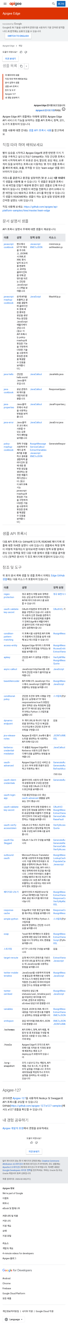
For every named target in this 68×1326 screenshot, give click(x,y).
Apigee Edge (11, 13)
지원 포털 (7, 1236)
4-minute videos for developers (18, 1253)
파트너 (6, 1203)
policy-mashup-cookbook (8, 446)
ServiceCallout (37, 447)
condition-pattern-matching (9, 636)
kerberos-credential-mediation (9, 750)
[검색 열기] (54, 4)
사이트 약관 (27, 1311)
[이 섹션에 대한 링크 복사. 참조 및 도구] (25, 568)
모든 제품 (7, 1298)
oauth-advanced (30, 798)
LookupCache (60, 858)
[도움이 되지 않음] (25, 52)
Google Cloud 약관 (44, 1311)
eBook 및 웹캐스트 (11, 1208)
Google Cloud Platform (14, 1293)
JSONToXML (59, 735)
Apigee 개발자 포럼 (13, 1128)
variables (8, 1009)
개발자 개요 (8, 1248)
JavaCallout (36, 374)
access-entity (10, 645)
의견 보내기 (10, 58)
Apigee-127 (19, 1098)
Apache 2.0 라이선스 (12, 1167)
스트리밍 (8, 949)
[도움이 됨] (21, 52)
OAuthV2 (57, 609)
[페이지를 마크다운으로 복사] (21, 66)
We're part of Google (13, 1193)
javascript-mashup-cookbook (9, 299)
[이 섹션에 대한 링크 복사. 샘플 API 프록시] (30, 534)
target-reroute (11, 957)
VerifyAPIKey (59, 657)
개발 (20, 46)
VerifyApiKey (59, 901)
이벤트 (6, 1198)
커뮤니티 (7, 1221)
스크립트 (57, 696)
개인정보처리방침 (11, 1311)
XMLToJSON (36, 247)
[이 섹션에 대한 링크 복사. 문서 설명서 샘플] (31, 221)
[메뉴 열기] (5, 4)
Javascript (35, 244)
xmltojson (9, 1021)
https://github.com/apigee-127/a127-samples (36, 1105)
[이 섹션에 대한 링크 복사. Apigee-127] (24, 1090)
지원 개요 (7, 1226)
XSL (55, 738)
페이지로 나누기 (11, 892)
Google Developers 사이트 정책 (17, 1170)
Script (56, 940)
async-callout (10, 669)
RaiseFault (58, 819)
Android (6, 1278)
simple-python (11, 919)
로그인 (61, 4)
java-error (9, 422)
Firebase (7, 1288)
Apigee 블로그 (9, 1258)
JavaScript (35, 296)
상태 (5, 1231)
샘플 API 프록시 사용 (40, 130)
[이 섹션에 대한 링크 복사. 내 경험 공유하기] (31, 1120)
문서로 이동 (45, 110)
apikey (7, 657)
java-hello (8, 374)
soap (6, 934)
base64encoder (11, 681)
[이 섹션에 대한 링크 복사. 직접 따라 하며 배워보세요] (46, 145)
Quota (56, 663)
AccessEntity (59, 648)
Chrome (7, 1283)
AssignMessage (38, 443)
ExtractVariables (38, 450)
